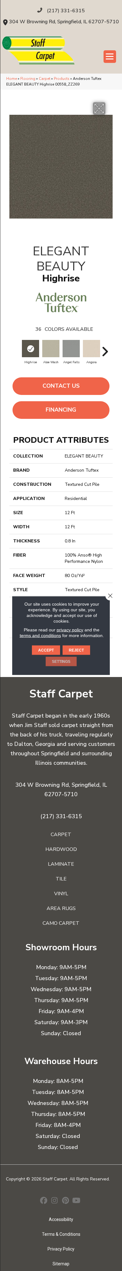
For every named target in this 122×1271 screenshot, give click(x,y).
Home (11, 78)
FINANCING (61, 409)
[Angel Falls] (71, 348)
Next (104, 348)
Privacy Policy (61, 1249)
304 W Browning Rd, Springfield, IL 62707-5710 (64, 21)
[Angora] (91, 348)
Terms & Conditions (61, 1234)
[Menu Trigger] (110, 56)
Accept (46, 650)
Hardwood (61, 849)
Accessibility (61, 1219)
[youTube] (76, 1201)
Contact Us (61, 386)
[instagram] (54, 1201)
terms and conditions (40, 635)
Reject (76, 650)
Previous (17, 348)
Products (61, 78)
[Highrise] (30, 348)
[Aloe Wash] (51, 348)
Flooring (27, 78)
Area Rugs (61, 908)
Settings (61, 661)
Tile (61, 878)
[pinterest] (65, 1201)
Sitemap (61, 1263)
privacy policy (70, 629)
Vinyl (61, 893)
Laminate (61, 864)
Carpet (44, 78)
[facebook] (43, 1201)
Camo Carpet (61, 923)
